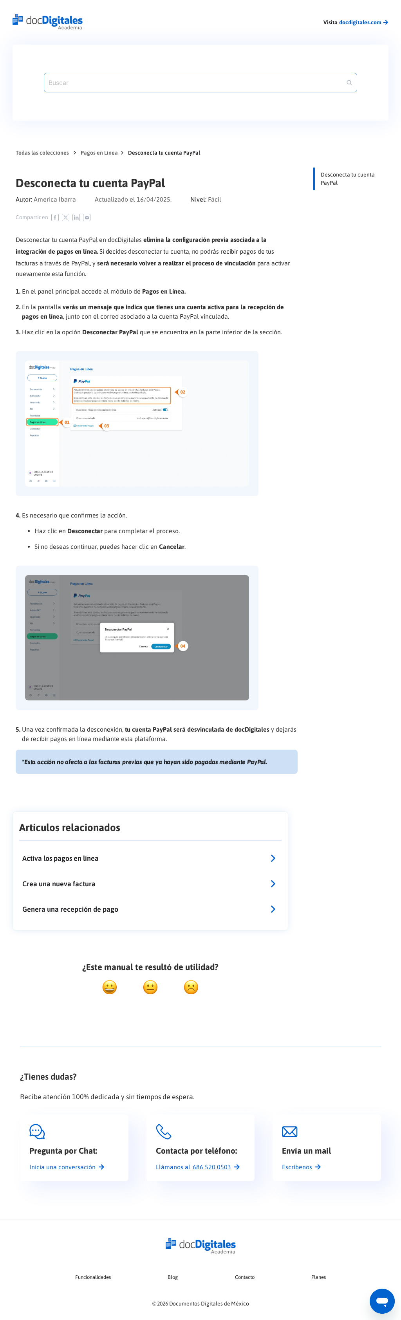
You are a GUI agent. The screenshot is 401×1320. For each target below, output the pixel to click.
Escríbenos (297, 1166)
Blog (173, 1277)
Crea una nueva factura (59, 884)
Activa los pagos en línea (60, 858)
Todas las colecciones (42, 153)
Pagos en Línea (99, 153)
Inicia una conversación (62, 1166)
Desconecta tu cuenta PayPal (348, 178)
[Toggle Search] (349, 82)
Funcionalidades (93, 1277)
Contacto (245, 1277)
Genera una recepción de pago (70, 909)
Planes (318, 1277)
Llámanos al (193, 1166)
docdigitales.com (360, 22)
